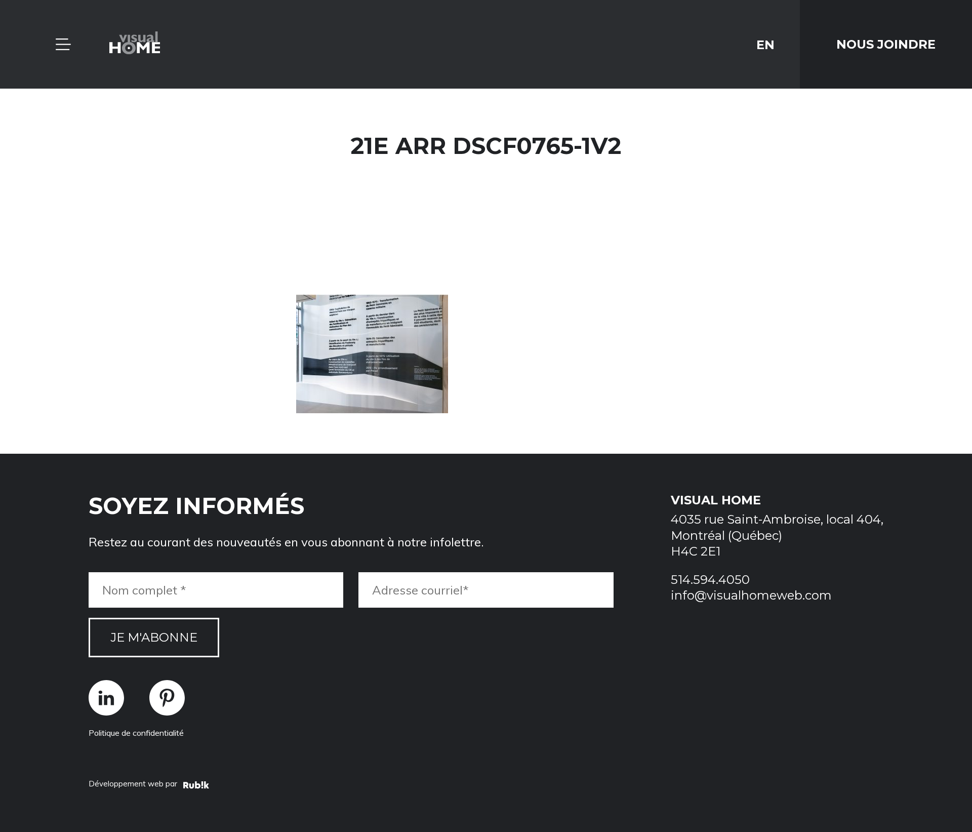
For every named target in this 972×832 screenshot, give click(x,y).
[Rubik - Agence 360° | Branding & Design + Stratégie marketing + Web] (196, 786)
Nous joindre (886, 44)
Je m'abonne (153, 637)
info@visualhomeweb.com (751, 595)
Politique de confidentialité (136, 733)
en (765, 44)
